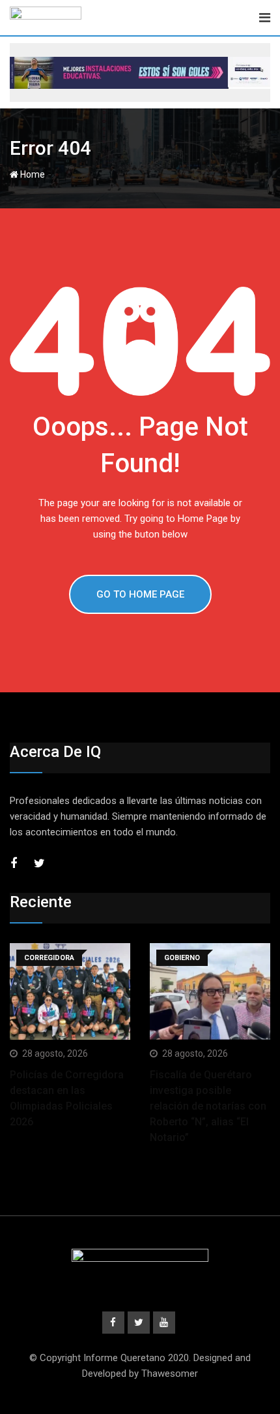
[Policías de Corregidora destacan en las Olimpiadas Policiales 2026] (70, 991)
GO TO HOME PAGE (140, 594)
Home (31, 174)
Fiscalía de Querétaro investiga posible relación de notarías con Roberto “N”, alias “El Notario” (208, 1106)
